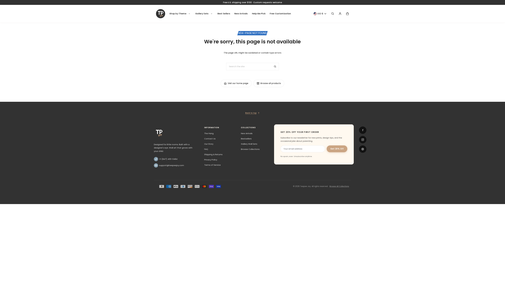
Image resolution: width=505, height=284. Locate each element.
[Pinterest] (362, 149)
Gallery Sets (202, 13)
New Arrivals (241, 13)
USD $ (320, 13)
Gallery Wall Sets (249, 144)
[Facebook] (362, 130)
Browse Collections (250, 149)
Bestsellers (246, 138)
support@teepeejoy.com (171, 165)
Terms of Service (212, 165)
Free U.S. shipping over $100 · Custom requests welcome (252, 2)
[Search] (275, 66)
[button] (332, 13)
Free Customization (280, 13)
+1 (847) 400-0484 (168, 159)
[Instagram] (362, 139)
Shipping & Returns (213, 154)
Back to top (251, 113)
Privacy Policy (210, 159)
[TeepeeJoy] (160, 13)
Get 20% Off (337, 148)
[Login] (340, 13)
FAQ (206, 149)
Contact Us (210, 138)
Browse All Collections (339, 186)
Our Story (208, 144)
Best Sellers (224, 13)
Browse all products (270, 83)
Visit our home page (238, 83)
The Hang (209, 133)
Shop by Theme (177, 13)
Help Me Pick (259, 13)
